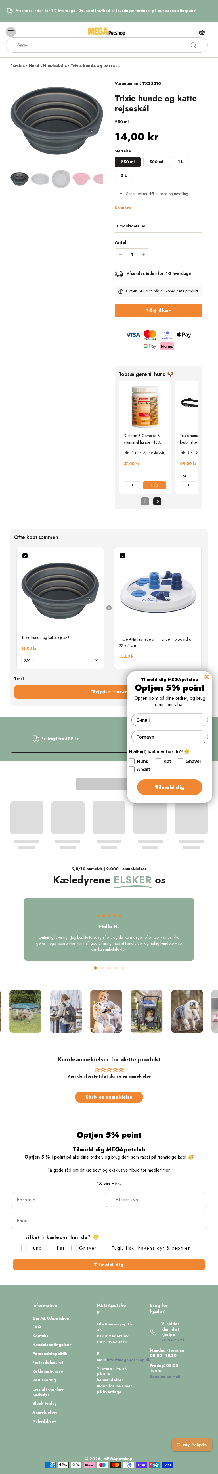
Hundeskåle (55, 66)
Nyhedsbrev (44, 1421)
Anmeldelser (44, 1412)
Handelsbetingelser (51, 1344)
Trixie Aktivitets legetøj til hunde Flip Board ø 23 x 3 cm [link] (155, 642)
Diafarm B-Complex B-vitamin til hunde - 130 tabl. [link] (142, 439)
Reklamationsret (48, 1371)
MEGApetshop (117, 1459)
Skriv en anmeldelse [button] (109, 1097)
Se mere (123, 208)
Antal (120, 242)
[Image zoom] (56, 121)
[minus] (120, 254)
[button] (158, 310)
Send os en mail (165, 1376)
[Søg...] (193, 45)
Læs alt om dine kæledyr (48, 1392)
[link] (145, 407)
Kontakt (40, 1336)
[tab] (95, 968)
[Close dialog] (206, 676)
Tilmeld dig (109, 1265)
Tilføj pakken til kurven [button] (109, 692)
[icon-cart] (201, 31)
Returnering (44, 1380)
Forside (17, 66)
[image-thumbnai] (19, 179)
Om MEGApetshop (50, 1318)
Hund (34, 66)
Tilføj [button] (154, 485)
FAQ (36, 1327)
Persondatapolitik (50, 1353)
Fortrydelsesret (47, 1362)
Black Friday (44, 1403)
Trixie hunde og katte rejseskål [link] (45, 637)
